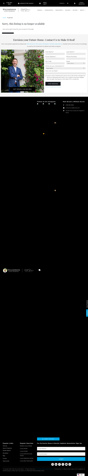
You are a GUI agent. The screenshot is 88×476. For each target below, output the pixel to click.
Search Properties (87, 304)
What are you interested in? (54, 66)
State (68, 61)
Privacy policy (38, 469)
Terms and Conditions (48, 469)
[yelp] (69, 464)
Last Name (70, 52)
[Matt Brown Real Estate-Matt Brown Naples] (16, 9)
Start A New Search (8, 33)
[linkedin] (56, 464)
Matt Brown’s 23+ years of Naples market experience (44, 44)
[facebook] (59, 464)
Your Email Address (44, 446)
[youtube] (66, 464)
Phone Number (71, 56)
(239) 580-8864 (70, 105)
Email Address (50, 56)
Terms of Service (57, 87)
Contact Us (87, 313)
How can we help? (51, 71)
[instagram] (52, 464)
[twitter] (63, 464)
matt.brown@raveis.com (73, 108)
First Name (49, 52)
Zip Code (48, 61)
